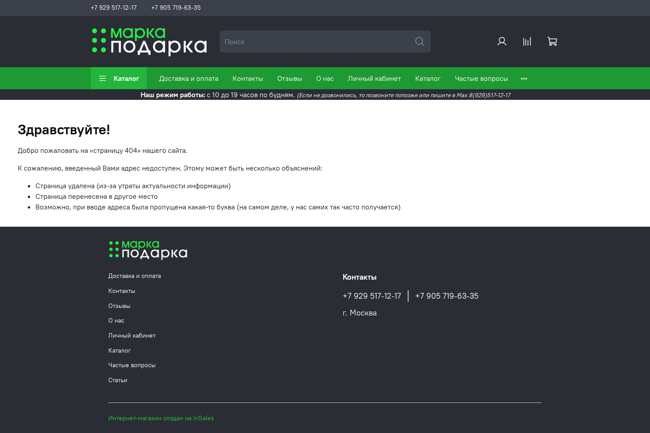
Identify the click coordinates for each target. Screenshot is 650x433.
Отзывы (289, 78)
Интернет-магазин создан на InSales (161, 418)
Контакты (248, 78)
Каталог (126, 78)
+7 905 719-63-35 (176, 7)
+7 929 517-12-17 (114, 7)
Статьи (117, 380)
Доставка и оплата (188, 78)
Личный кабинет (374, 78)
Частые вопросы (481, 78)
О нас (325, 78)
